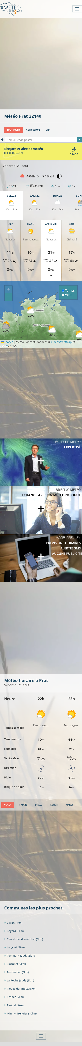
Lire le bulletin (13, 152)
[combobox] (43, 139)
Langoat (16, 947)
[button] (6, 326)
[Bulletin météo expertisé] (41, 462)
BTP (48, 129)
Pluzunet (16, 964)
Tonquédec (18, 972)
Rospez (15, 997)
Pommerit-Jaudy (21, 955)
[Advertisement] (41, 63)
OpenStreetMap (61, 342)
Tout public (13, 129)
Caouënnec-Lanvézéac (25, 939)
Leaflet (8, 342)
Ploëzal (15, 1005)
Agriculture (33, 129)
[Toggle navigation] (77, 9)
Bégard (15, 931)
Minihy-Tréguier (22, 1013)
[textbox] (43, 140)
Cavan (14, 923)
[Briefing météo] (41, 510)
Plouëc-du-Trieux (21, 988)
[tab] (7, 805)
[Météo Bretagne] (11, 8)
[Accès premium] (41, 558)
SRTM (4, 346)
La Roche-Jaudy (20, 980)
